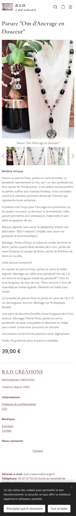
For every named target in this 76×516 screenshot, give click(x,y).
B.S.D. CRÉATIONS (22, 372)
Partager (38, 451)
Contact (6, 430)
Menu (70, 6)
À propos (7, 426)
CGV (4, 409)
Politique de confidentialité (19, 404)
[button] (55, 6)
